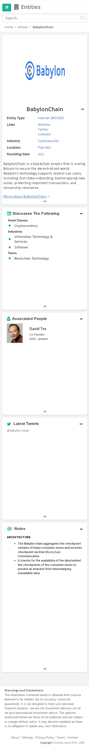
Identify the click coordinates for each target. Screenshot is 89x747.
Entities (23, 27)
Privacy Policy (45, 737)
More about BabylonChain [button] (24, 196)
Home (9, 27)
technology (28, 173)
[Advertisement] (44, 621)
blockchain (41, 163)
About (15, 737)
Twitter (43, 129)
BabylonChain (14, 163)
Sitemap (27, 737)
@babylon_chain (18, 430)
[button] (45, 213)
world (64, 168)
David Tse (37, 328)
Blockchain (52, 552)
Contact (73, 737)
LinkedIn (44, 134)
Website (44, 124)
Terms (61, 737)
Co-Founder (36, 334)
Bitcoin (8, 168)
